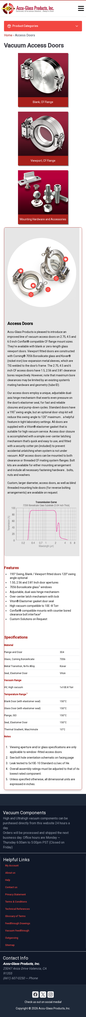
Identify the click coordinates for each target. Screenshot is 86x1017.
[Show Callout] (20, 270)
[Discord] (35, 994)
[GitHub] (50, 994)
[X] (43, 994)
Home (8, 35)
